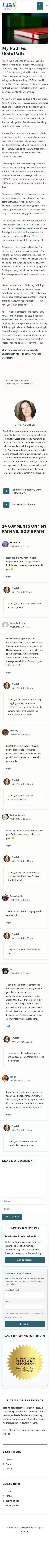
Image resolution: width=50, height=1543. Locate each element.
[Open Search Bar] (40, 6)
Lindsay (14, 730)
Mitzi (12, 969)
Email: (8, 1301)
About (9, 1464)
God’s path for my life (35, 68)
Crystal (15, 588)
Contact (10, 1468)
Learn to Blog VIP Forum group (32, 99)
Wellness (28, 384)
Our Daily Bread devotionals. (25, 228)
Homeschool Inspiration (23, 504)
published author (12, 435)
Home (9, 1459)
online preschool (10, 319)
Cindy (13, 1076)
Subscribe (24, 1323)
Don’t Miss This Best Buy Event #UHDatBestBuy (26, 491)
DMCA (9, 1496)
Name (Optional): (12, 1290)
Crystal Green (25, 425)
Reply (8, 576)
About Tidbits (25, 1260)
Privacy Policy (12, 1505)
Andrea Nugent (17, 815)
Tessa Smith (16, 896)
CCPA (8, 1491)
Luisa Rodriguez (18, 623)
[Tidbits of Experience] (10, 5)
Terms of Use (12, 1501)
